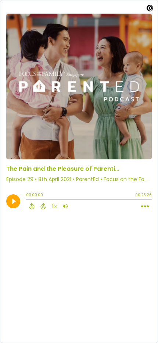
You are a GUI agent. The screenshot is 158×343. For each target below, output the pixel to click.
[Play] (13, 201)
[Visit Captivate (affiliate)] (150, 9)
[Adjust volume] (65, 206)
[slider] (28, 200)
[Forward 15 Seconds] (43, 206)
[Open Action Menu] (145, 206)
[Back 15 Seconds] (31, 206)
